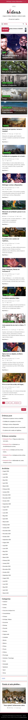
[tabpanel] (14, 698)
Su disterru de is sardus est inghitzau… (12, 430)
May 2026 (5, 480)
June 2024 (5, 548)
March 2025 (6, 521)
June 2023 (5, 584)
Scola (4, 661)
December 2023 (6, 566)
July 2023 (5, 581)
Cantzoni (5, 601)
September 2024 (7, 539)
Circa (23, 409)
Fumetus (5, 631)
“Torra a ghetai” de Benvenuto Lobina (14, 705)
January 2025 (6, 527)
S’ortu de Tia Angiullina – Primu (12, 72)
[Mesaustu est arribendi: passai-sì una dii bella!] (14, 47)
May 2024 (5, 551)
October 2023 (6, 572)
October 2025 (6, 501)
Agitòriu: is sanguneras (9, 85)
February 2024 (6, 560)
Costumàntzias (6, 52)
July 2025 (5, 509)
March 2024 (6, 557)
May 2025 (5, 515)
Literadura (5, 69)
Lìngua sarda (6, 634)
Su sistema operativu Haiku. (11, 298)
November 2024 (6, 533)
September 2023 (7, 575)
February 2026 (6, 489)
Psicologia (5, 655)
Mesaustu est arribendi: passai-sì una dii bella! (12, 1)
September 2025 (7, 504)
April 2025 (5, 518)
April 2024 (5, 554)
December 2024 (6, 530)
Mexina (4, 640)
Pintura (5, 266)
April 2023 (5, 590)
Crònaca (5, 616)
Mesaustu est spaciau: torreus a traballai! (13, 418)
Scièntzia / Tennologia (9, 294)
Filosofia (5, 628)
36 (16, 402)
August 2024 (6, 542)
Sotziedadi (6, 125)
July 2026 (5, 474)
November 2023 (6, 569)
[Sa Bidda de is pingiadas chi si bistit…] (25, 30)
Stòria (4, 673)
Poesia (5, 380)
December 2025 (6, 495)
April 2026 (5, 483)
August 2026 (6, 471)
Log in (3, 678)
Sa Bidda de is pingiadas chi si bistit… (13, 156)
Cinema (5, 350)
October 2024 (6, 536)
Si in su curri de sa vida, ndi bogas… (13, 384)
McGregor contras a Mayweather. (12, 185)
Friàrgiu (4, 99)
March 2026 (6, 486)
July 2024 (5, 545)
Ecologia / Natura (7, 107)
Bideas (5, 134)
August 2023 (6, 578)
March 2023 (6, 593)
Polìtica (5, 652)
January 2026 (6, 492)
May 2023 (5, 587)
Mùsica (4, 643)
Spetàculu (5, 667)
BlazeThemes (23, 717)
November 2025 (6, 498)
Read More (4, 142)
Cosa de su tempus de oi (9, 610)
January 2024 (6, 563)
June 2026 (5, 477)
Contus (4, 82)
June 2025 (5, 512)
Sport (5, 181)
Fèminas (5, 625)
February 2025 (6, 524)
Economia (5, 622)
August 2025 (6, 507)
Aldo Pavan (6, 329)
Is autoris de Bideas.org (9, 159)
